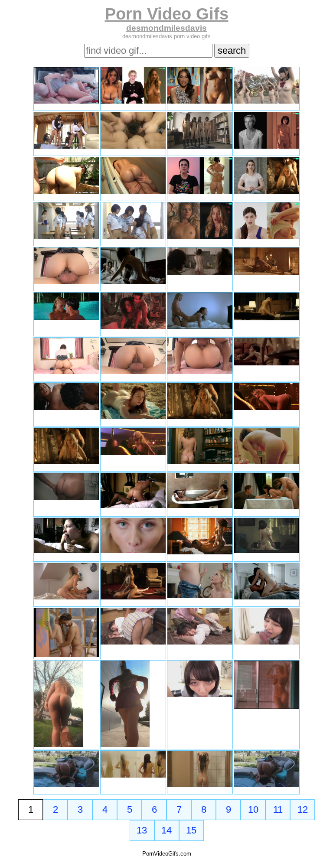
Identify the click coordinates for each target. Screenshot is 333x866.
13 (142, 830)
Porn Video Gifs (167, 13)
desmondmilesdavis (166, 28)
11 (278, 809)
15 (191, 830)
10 (253, 809)
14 (166, 830)
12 (302, 809)
